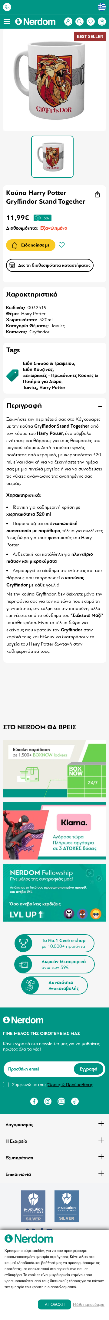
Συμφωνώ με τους (52, 1084)
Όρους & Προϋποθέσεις (70, 1084)
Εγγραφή (88, 1069)
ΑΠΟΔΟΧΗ (54, 1304)
